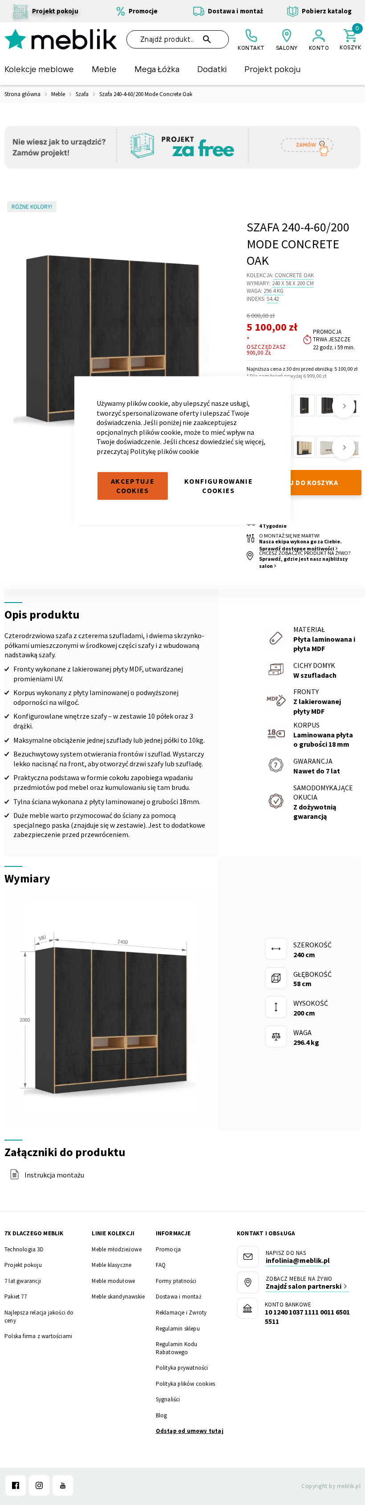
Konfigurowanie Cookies (218, 485)
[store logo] (60, 39)
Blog (161, 1415)
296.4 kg (274, 291)
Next (343, 406)
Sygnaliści (168, 1399)
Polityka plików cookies (185, 1384)
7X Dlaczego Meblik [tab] (34, 1233)
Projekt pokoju (23, 1265)
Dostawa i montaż (179, 1296)
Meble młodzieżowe (116, 1249)
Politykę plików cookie (164, 450)
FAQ (161, 1265)
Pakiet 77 (15, 1296)
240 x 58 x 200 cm (293, 283)
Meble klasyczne (111, 1265)
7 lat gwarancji (22, 1281)
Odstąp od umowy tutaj (189, 1431)
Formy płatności (176, 1281)
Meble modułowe (113, 1281)
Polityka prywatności (182, 1367)
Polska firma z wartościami (38, 1336)
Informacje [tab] (173, 1233)
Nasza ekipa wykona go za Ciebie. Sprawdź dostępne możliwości (300, 545)
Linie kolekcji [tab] (113, 1233)
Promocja (168, 1249)
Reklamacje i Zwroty (181, 1312)
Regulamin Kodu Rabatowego (177, 1348)
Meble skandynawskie (118, 1296)
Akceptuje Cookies (132, 485)
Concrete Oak (294, 275)
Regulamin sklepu (178, 1328)
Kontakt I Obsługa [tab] (266, 1233)
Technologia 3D (24, 1249)
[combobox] (177, 39)
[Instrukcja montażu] (14, 1177)
